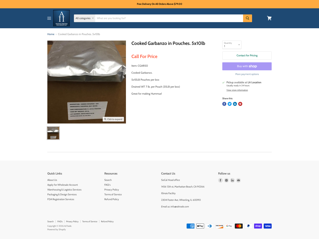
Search (108, 180)
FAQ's (107, 184)
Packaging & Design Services (62, 194)
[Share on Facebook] (224, 104)
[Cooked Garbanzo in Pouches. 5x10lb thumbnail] (53, 133)
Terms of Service (113, 194)
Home (50, 34)
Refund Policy (111, 199)
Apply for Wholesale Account (62, 184)
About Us (52, 180)
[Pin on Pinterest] (240, 104)
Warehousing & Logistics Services (64, 189)
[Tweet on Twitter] (230, 104)
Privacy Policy (111, 189)
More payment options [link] (247, 74)
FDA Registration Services (60, 199)
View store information (237, 90)
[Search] (247, 18)
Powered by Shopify (56, 229)
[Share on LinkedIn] (235, 104)
